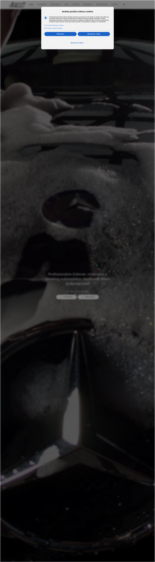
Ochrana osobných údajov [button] (54, 28)
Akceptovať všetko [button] (93, 34)
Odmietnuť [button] (60, 34)
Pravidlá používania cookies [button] (55, 25)
